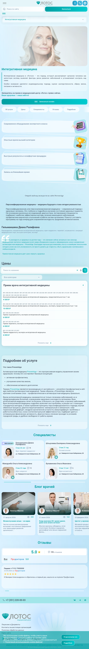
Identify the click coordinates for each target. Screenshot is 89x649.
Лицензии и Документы (11, 625)
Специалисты (39, 109)
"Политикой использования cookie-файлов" (24, 642)
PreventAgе (32, 372)
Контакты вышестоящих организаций (16, 627)
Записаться (66, 9)
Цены (23, 109)
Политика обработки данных (13, 630)
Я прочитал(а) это (70, 637)
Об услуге (9, 109)
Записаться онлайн (46, 102)
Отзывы (56, 109)
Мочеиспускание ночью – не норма (16, 521)
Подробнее (71, 109)
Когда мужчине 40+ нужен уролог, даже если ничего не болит (52, 522)
